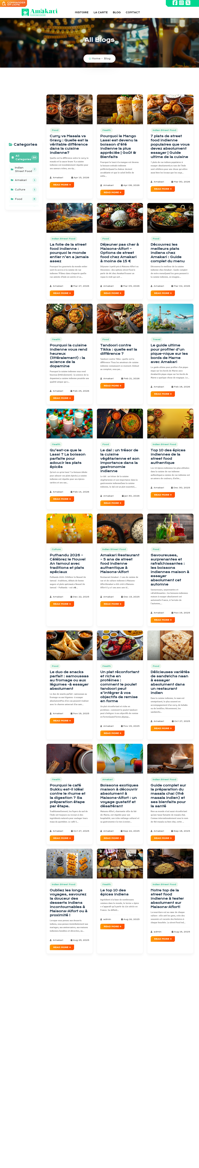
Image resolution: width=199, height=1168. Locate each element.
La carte (101, 12)
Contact (133, 12)
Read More (61, 185)
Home (96, 58)
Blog (117, 12)
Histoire (82, 12)
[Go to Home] (40, 12)
